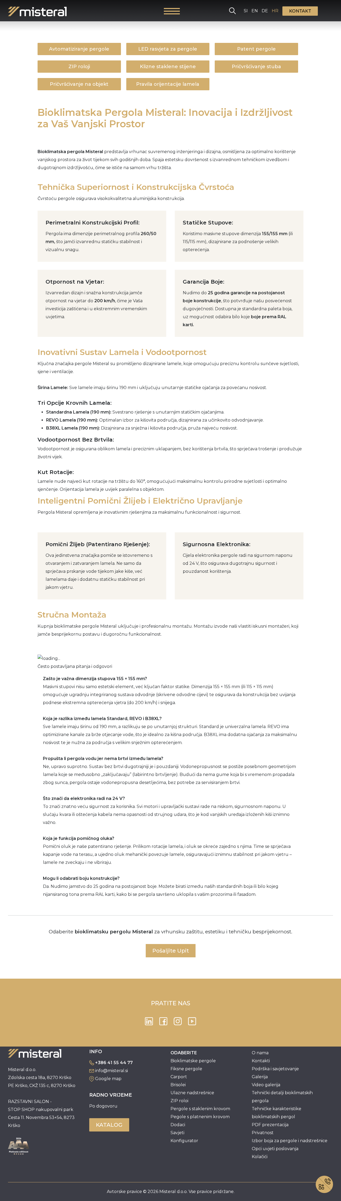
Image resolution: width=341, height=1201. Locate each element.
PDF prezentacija (270, 1124)
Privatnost (263, 1132)
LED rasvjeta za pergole (167, 49)
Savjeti (177, 1132)
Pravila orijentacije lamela (167, 84)
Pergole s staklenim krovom (200, 1108)
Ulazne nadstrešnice (192, 1092)
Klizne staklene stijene (168, 67)
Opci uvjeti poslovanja (275, 1148)
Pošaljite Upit (170, 950)
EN (254, 10)
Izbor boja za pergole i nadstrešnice (289, 1140)
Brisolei (178, 1084)
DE (265, 10)
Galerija (260, 1076)
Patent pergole (256, 49)
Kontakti (261, 1060)
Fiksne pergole (186, 1068)
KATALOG (109, 1125)
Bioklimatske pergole (193, 1060)
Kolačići (259, 1156)
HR (275, 10)
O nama (260, 1052)
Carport (178, 1076)
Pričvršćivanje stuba (256, 67)
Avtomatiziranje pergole (79, 49)
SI (246, 10)
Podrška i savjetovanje (275, 1068)
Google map (108, 1078)
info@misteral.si (111, 1070)
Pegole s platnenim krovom (200, 1116)
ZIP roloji (79, 67)
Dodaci (177, 1124)
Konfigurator (184, 1140)
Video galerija (266, 1084)
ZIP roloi (179, 1100)
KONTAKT (300, 11)
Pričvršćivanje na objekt (79, 84)
